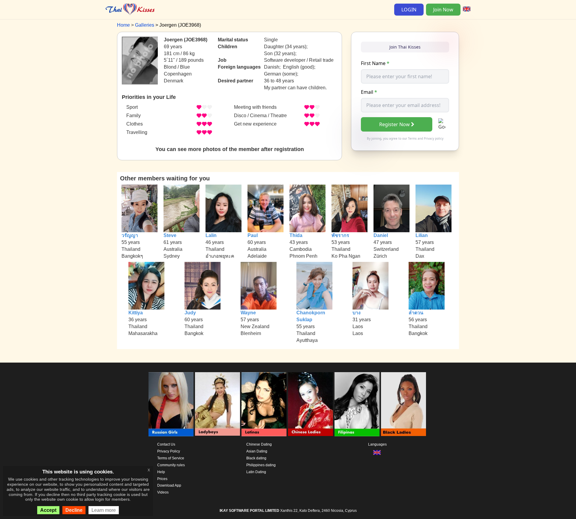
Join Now (443, 9)
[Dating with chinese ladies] (310, 404)
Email (369, 92)
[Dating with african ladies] (403, 404)
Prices (162, 479)
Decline (73, 510)
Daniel (381, 235)
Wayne (248, 312)
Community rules (171, 465)
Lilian (422, 235)
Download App (169, 485)
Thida (296, 235)
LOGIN (408, 9)
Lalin (211, 235)
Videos (163, 492)
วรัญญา (130, 235)
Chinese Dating (259, 444)
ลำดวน (416, 312)
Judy (190, 312)
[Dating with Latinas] (264, 404)
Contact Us (166, 444)
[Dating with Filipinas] (357, 404)
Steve (170, 235)
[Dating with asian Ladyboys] (217, 404)
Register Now (394, 124)
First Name (375, 63)
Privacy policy (433, 138)
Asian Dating (256, 451)
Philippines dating (261, 465)
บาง (356, 312)
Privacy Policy (168, 451)
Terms (412, 138)
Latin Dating (256, 472)
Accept (48, 510)
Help (161, 472)
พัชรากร (340, 235)
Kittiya (135, 312)
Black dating (256, 458)
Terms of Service (170, 458)
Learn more (104, 510)
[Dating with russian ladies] (171, 404)
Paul (253, 235)
